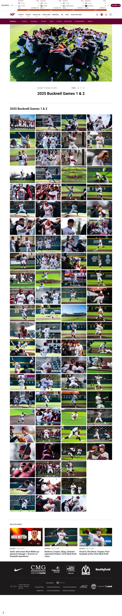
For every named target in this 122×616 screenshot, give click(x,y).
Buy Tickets (115, 5)
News (51, 21)
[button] (108, 5)
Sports (21, 14)
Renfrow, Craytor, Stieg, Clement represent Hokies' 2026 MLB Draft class (60, 553)
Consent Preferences (53, 587)
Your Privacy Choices (53, 590)
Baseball (40, 88)
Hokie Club (36, 14)
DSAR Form (40, 590)
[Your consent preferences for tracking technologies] (3, 612)
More (90, 21)
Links (28, 10)
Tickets (28, 14)
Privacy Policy (39, 587)
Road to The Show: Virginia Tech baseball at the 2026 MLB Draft (94, 552)
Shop (67, 14)
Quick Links (46, 14)
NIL (62, 14)
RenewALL (55, 14)
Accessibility (50, 583)
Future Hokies (79, 21)
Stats (59, 21)
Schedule (34, 21)
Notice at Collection (69, 590)
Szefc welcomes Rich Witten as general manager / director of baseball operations (24, 553)
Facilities (67, 21)
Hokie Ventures (76, 14)
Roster (43, 21)
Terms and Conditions (69, 587)
